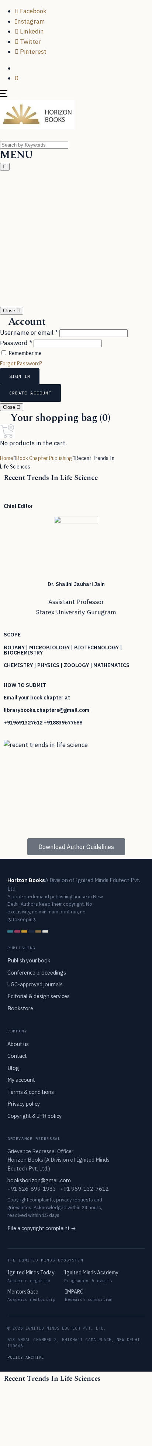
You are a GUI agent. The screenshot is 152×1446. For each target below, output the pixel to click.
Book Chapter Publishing (44, 458)
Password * (16, 343)
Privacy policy (23, 1103)
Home (6, 458)
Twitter (29, 42)
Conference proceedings (36, 972)
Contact (17, 1055)
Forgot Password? (21, 363)
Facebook (32, 11)
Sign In (19, 376)
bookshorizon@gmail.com (39, 1180)
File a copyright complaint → (41, 1228)
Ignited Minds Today (31, 1272)
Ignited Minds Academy (91, 1272)
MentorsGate (22, 1291)
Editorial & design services (38, 996)
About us (18, 1043)
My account (21, 1079)
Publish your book (28, 960)
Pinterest (32, 52)
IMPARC (74, 1291)
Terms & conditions (30, 1091)
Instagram (30, 21)
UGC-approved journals (35, 984)
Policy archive (25, 1357)
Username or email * (29, 333)
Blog (13, 1067)
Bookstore (20, 1008)
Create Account (30, 393)
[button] (17, 68)
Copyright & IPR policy (34, 1115)
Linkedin (31, 31)
